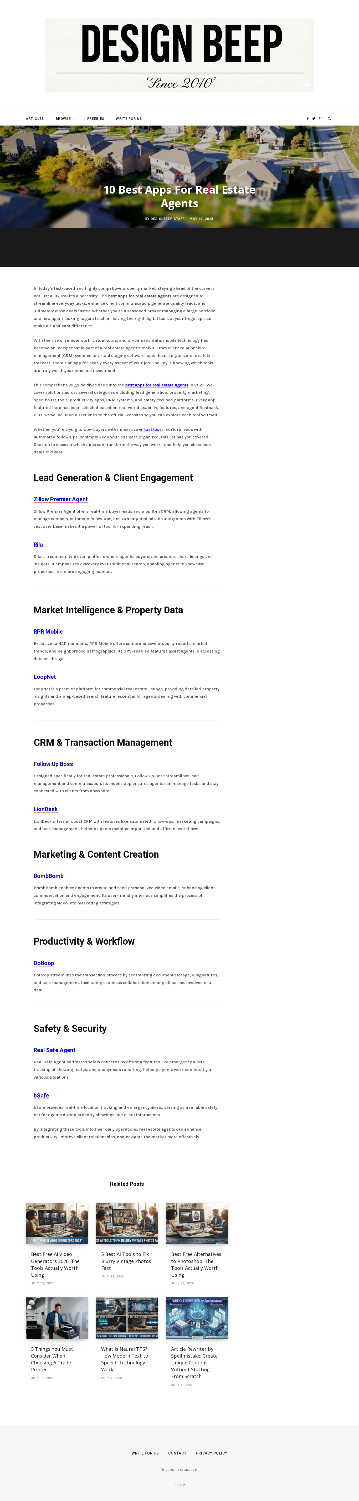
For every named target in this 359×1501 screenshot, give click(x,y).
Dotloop (44, 963)
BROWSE (63, 119)
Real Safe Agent (54, 1050)
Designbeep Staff (167, 218)
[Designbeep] (179, 56)
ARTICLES (35, 119)
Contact (177, 1453)
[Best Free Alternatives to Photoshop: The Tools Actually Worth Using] (197, 1223)
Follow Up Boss (53, 764)
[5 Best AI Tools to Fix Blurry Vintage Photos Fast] (127, 1223)
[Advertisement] (283, 365)
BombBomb (49, 876)
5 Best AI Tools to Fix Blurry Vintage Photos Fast (126, 1261)
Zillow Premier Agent (61, 499)
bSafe (41, 1095)
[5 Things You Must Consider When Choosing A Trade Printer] (57, 1318)
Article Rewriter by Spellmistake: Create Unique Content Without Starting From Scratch (194, 1362)
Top (181, 1485)
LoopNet (45, 677)
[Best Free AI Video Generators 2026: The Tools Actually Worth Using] (57, 1223)
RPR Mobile (48, 631)
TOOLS (180, 174)
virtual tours (151, 429)
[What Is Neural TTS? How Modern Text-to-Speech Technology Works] (127, 1318)
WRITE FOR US (129, 119)
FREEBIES (95, 119)
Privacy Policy (212, 1453)
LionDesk (46, 809)
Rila (38, 544)
